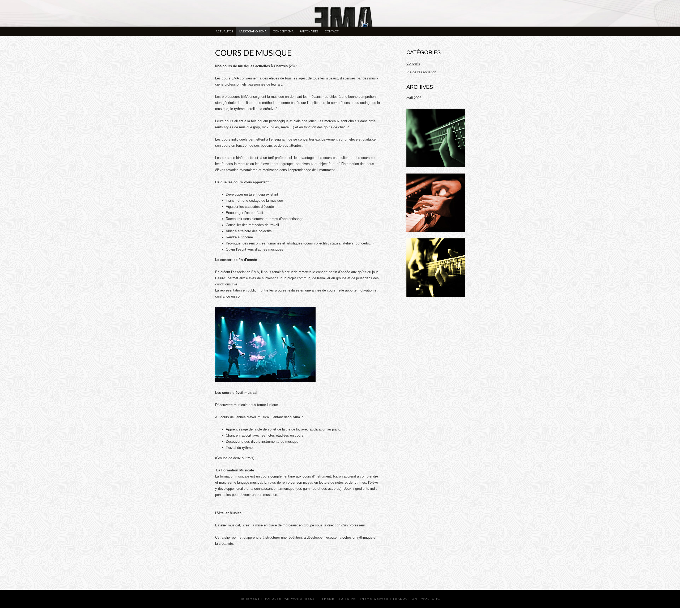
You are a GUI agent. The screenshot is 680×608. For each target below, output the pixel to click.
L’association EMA (252, 31)
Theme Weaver (374, 598)
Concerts (413, 63)
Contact (332, 31)
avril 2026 (413, 98)
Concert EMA (283, 31)
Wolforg (430, 598)
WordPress (303, 598)
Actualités (224, 31)
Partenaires (309, 31)
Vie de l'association (421, 72)
